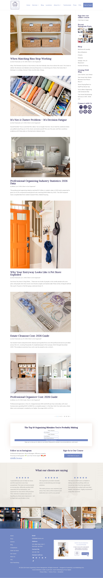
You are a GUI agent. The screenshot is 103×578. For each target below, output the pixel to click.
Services (34, 5)
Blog (42, 5)
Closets (80, 55)
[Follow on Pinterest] (45, 558)
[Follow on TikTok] (33, 561)
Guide (24, 400)
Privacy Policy (43, 572)
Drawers (80, 58)
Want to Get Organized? (34, 61)
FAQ (80, 5)
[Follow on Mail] (33, 558)
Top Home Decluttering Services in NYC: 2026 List (85, 97)
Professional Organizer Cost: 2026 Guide (34, 396)
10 (64, 416)
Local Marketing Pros (78, 567)
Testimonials (67, 5)
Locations (49, 5)
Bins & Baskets (82, 52)
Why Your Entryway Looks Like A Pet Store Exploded (35, 273)
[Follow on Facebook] (39, 558)
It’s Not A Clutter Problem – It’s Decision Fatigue (38, 119)
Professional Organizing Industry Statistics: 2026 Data (39, 182)
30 (68, 416)
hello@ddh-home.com (38, 538)
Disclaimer (60, 572)
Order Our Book (14, 550)
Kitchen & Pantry (83, 65)
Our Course (13, 553)
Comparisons (13, 547)
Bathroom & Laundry (84, 49)
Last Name (51, 434)
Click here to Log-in (73, 455)
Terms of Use (52, 572)
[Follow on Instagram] (36, 558)
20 (66, 416)
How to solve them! (51, 440)
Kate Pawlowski (16, 61)
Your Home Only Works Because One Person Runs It (85, 79)
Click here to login (83, 20)
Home (28, 5)
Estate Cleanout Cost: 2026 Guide (29, 335)
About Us (57, 5)
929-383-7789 (35, 552)
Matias (13, 186)
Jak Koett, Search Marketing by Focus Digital (59, 569)
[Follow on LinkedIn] (42, 558)
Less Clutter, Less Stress (85, 74)
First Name (51, 430)
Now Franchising (14, 562)
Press (74, 5)
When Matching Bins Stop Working (30, 58)
